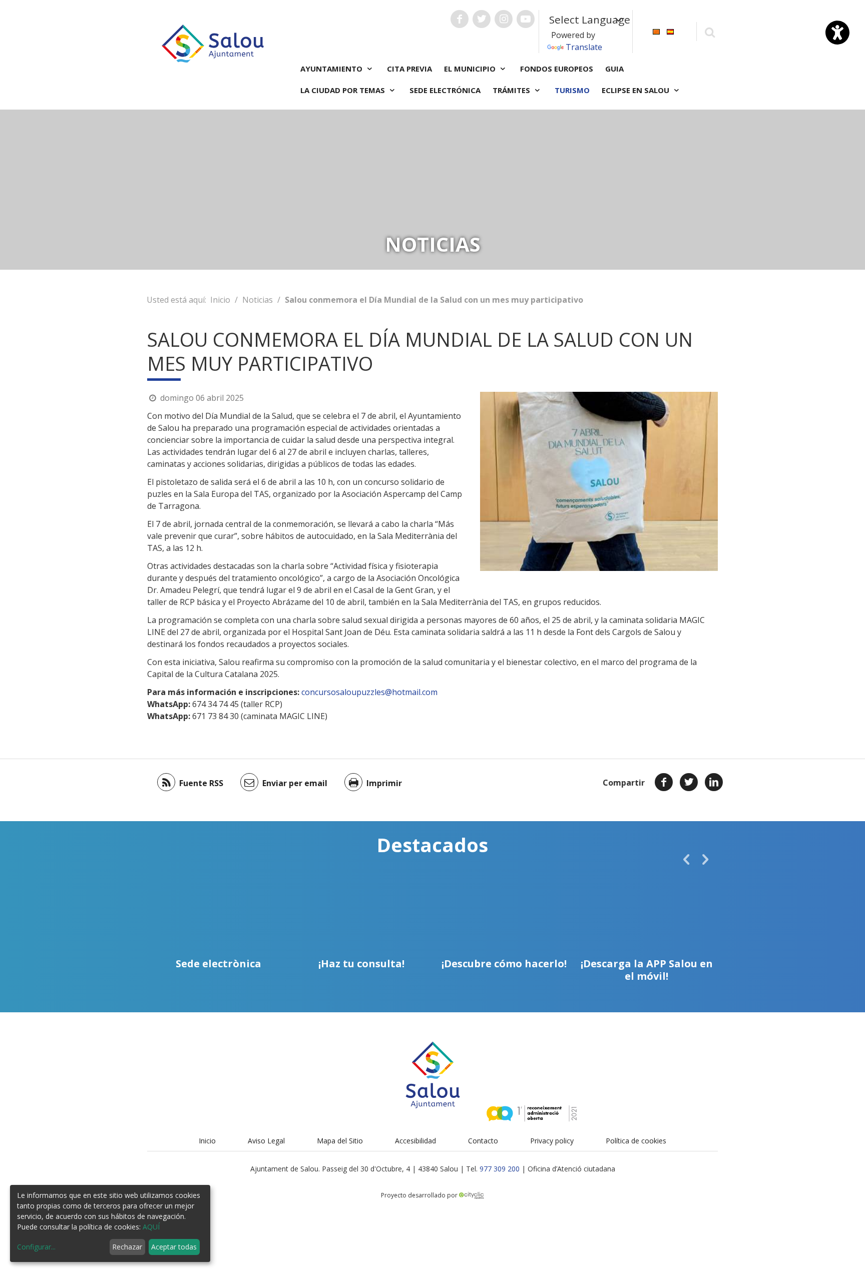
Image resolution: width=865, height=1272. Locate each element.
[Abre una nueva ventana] (460, 19)
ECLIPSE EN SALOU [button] (636, 90)
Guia (614, 69)
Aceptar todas (174, 1246)
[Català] (656, 31)
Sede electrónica (445, 90)
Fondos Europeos (556, 69)
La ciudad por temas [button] (343, 90)
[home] (212, 42)
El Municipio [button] (471, 69)
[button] (686, 859)
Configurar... (36, 1246)
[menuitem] (656, 31)
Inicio (220, 299)
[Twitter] (689, 782)
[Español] (670, 31)
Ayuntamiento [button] (332, 69)
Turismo (572, 90)
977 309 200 (500, 1168)
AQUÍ (151, 1226)
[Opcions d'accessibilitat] (837, 32)
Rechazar (127, 1246)
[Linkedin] (714, 782)
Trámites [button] (512, 90)
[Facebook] (664, 782)
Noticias (257, 299)
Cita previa (409, 69)
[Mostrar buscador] (709, 32)
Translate (584, 47)
